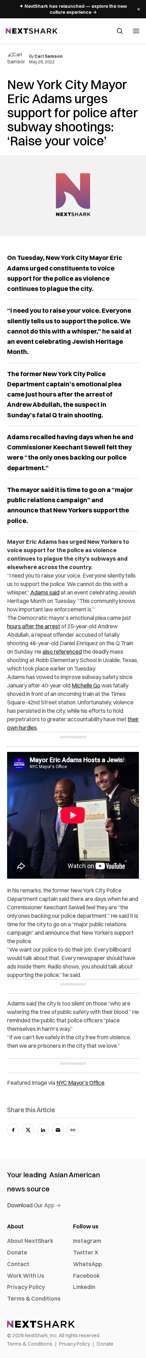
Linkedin (84, 1286)
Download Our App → (34, 1205)
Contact (18, 1263)
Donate (17, 1252)
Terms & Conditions (34, 1298)
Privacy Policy (26, 1286)
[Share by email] (58, 1130)
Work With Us (25, 1275)
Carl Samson (48, 56)
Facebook (86, 1275)
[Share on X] (28, 1130)
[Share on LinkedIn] (43, 1130)
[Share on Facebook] (13, 1130)
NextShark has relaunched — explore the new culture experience (73, 9)
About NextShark (30, 1240)
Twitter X (85, 1252)
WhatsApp (87, 1263)
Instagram (87, 1240)
